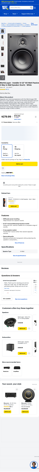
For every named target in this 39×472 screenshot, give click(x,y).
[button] (6, 13)
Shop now (14, 3)
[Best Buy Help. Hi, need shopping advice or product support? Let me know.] (34, 465)
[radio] (6, 151)
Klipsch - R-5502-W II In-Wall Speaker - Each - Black (21, 199)
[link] (8, 406)
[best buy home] (5, 7)
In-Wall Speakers (26, 26)
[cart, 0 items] (35, 8)
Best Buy (3, 23)
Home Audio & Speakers (14, 23)
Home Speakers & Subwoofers (15, 24)
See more (6, 288)
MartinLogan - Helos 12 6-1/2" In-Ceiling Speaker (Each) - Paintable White (24, 318)
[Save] (3, 168)
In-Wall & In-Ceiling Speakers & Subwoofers (15, 25)
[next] (36, 286)
